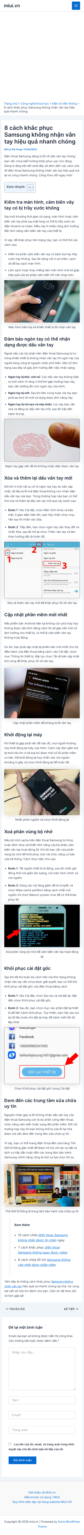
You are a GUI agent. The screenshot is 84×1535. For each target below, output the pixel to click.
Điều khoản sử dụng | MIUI (42, 1497)
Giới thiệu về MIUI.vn (42, 1492)
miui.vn (12, 5)
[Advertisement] (42, 57)
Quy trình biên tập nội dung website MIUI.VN (42, 1502)
